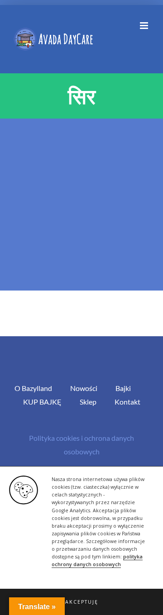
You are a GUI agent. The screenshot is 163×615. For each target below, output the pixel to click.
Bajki (123, 388)
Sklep (88, 401)
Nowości (83, 388)
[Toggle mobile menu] (144, 25)
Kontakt (127, 401)
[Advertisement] (81, 204)
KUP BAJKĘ (42, 401)
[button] (81, 602)
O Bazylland (33, 388)
